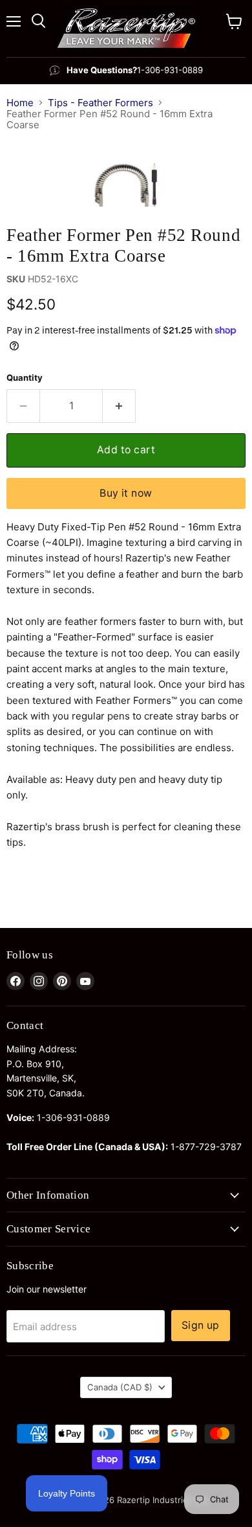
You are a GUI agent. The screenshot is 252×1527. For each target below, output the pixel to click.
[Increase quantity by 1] (119, 406)
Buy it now (126, 493)
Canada (119, 1387)
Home (20, 102)
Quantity (24, 378)
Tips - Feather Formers (100, 102)
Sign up (201, 1325)
